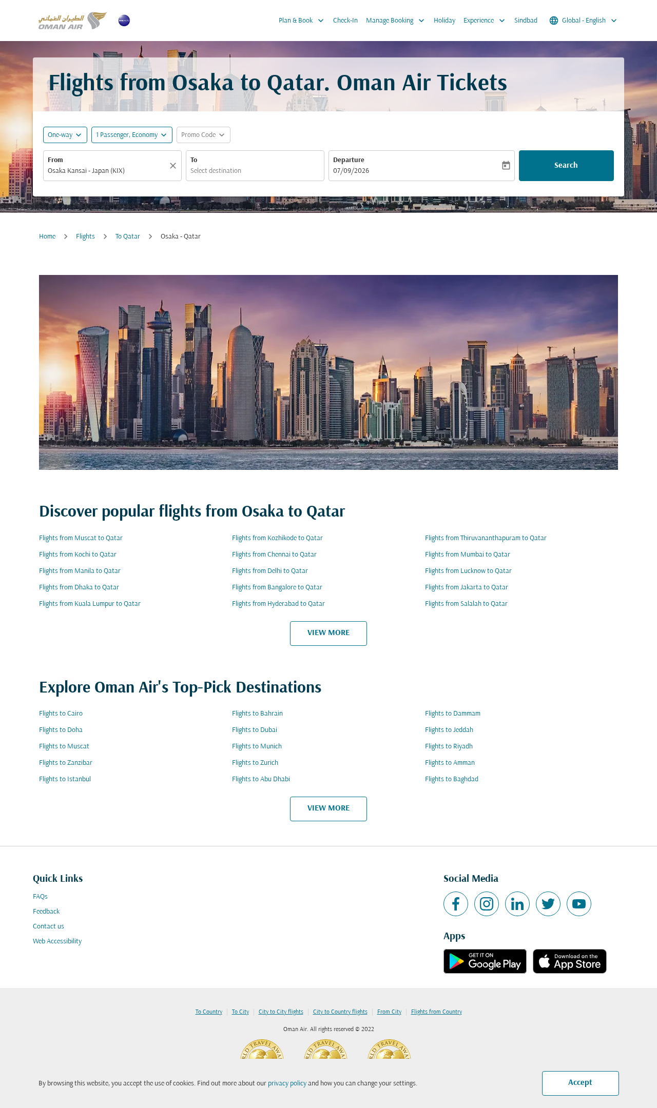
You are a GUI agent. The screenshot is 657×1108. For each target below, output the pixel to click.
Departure (348, 160)
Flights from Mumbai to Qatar (467, 555)
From (55, 160)
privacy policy (287, 1083)
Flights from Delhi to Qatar (270, 571)
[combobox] (107, 171)
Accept (580, 1083)
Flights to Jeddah (449, 730)
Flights (85, 237)
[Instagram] (486, 904)
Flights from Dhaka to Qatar (79, 587)
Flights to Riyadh (449, 746)
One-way (60, 135)
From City (389, 1012)
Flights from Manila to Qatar (80, 571)
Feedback (46, 912)
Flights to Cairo (61, 714)
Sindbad (525, 21)
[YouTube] (579, 904)
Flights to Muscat (64, 746)
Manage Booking (396, 20)
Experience (485, 20)
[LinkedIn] (517, 904)
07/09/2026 (351, 171)
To (193, 160)
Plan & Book (302, 20)
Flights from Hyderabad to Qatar (278, 604)
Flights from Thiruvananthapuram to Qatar (486, 538)
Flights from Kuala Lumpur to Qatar (90, 604)
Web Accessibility (57, 941)
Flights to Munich (257, 746)
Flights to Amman (450, 763)
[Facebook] (455, 904)
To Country (209, 1012)
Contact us (48, 927)
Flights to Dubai (254, 730)
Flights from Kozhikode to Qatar (277, 538)
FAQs (40, 897)
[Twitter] (548, 904)
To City (240, 1012)
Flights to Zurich (255, 763)
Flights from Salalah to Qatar (466, 604)
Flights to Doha (61, 730)
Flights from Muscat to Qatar (81, 538)
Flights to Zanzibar (65, 763)
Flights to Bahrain (257, 714)
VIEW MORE (328, 633)
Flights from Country (436, 1012)
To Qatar (127, 237)
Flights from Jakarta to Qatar (466, 587)
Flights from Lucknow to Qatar (468, 571)
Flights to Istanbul (65, 779)
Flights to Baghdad (451, 779)
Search (566, 166)
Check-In (345, 21)
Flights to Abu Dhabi (261, 779)
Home (47, 237)
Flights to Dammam (452, 714)
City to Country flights (340, 1012)
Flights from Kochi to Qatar (78, 555)
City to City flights (281, 1012)
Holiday (444, 21)
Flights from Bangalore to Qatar (277, 587)
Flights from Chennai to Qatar (274, 555)
